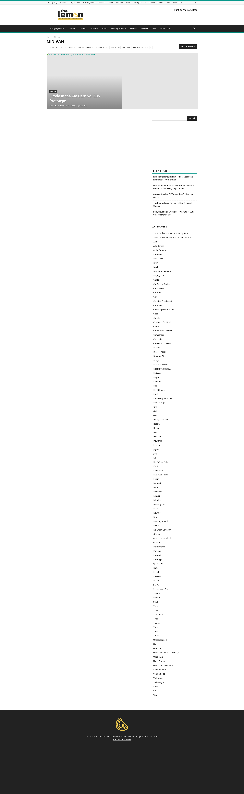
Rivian (156, 580)
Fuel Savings (159, 402)
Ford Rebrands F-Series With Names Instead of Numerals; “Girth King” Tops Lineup (174, 187)
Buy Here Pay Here (140, 47)
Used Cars (158, 648)
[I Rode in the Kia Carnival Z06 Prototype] (84, 85)
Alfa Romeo (158, 246)
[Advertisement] (174, 145)
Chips (155, 313)
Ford (155, 394)
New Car (157, 512)
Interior (156, 445)
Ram (155, 568)
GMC (155, 415)
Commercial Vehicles (162, 330)
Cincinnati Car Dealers (163, 322)
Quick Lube (158, 563)
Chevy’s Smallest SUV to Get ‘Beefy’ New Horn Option (173, 195)
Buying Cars (158, 275)
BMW (155, 263)
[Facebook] (195, 2)
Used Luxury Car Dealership (166, 652)
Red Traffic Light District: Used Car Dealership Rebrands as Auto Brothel (173, 178)
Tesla (155, 610)
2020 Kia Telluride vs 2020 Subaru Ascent (93, 47)
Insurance (157, 440)
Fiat (155, 385)
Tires (155, 618)
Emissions (158, 373)
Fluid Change (159, 390)
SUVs (155, 601)
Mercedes (157, 491)
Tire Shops (158, 614)
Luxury (156, 479)
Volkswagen (158, 678)
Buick (155, 267)
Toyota (156, 623)
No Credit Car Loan (162, 529)
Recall (156, 572)
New (155, 508)
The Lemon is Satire (122, 739)
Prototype (158, 559)
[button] (194, 29)
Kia (154, 457)
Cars (155, 296)
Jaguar (156, 449)
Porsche (157, 551)
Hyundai (157, 436)
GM (155, 407)
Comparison (159, 335)
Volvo (155, 686)
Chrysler (157, 318)
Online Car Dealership (163, 538)
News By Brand (138, 2)
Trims (156, 631)
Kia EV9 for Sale (160, 462)
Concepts (101, 2)
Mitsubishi (158, 500)
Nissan (156, 525)
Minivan (53, 91)
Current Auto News (162, 343)
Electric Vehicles (160, 364)
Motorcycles (159, 504)
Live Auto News (160, 474)
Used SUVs (158, 656)
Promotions (158, 555)
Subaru (156, 597)
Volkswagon (158, 682)
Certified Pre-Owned (162, 301)
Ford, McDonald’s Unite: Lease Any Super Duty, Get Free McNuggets (173, 213)
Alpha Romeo (159, 250)
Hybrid (156, 432)
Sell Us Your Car (160, 589)
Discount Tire (159, 356)
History (156, 423)
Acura (156, 241)
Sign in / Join (75, 2)
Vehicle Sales (159, 673)
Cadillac (156, 279)
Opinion (152, 2)
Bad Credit (126, 47)
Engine (156, 377)
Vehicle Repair (159, 669)
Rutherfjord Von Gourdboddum (62, 106)
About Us (176, 2)
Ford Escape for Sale (162, 398)
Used (155, 644)
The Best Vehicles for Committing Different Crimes (172, 204)
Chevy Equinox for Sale (163, 309)
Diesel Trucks (159, 351)
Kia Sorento (158, 466)
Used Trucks (159, 661)
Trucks (156, 635)
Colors (156, 326)
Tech (168, 2)
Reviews (160, 2)
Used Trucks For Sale (163, 665)
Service (156, 593)
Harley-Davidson (160, 419)
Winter (156, 695)
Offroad (156, 534)
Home (49, 37)
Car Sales (157, 292)
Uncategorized (160, 640)
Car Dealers (158, 288)
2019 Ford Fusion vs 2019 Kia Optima (61, 47)
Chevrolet (157, 305)
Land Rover (158, 470)
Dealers (111, 2)
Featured (119, 2)
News (128, 2)
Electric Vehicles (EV (162, 368)
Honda (156, 428)
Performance (159, 546)
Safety (156, 584)
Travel (156, 627)
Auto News (115, 47)
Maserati (157, 483)
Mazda (156, 487)
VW (154, 690)
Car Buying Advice (88, 2)
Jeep (155, 453)
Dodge (156, 360)
